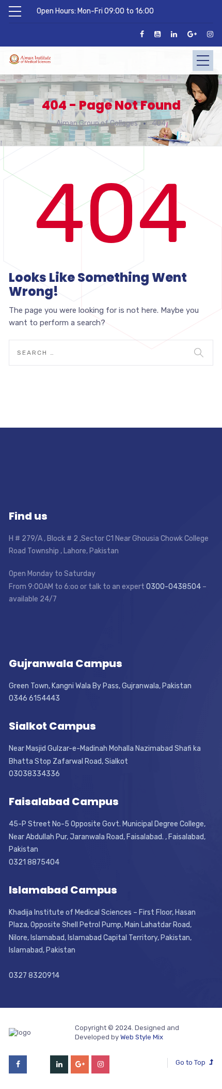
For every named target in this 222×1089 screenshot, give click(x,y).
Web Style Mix (141, 1037)
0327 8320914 (34, 975)
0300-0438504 (173, 586)
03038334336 (34, 773)
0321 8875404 (34, 862)
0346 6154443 (34, 698)
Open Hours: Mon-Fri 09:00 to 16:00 (95, 11)
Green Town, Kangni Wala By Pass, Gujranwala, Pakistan (100, 686)
